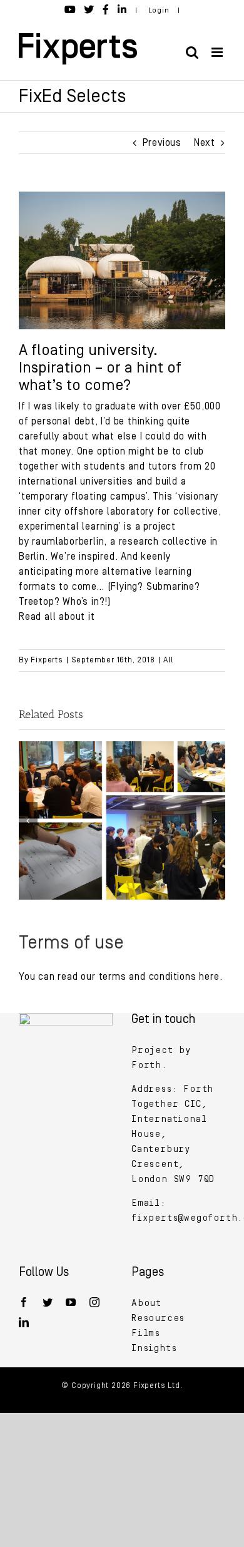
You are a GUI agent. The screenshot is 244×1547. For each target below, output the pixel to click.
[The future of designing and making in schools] (122, 747)
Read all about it (57, 616)
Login (159, 10)
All (168, 660)
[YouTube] (71, 1302)
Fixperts (47, 660)
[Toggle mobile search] (192, 52)
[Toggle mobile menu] (218, 52)
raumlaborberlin (68, 541)
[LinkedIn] (24, 1322)
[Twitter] (48, 1302)
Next (204, 142)
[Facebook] (24, 1302)
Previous (162, 142)
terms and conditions (149, 976)
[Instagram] (94, 1302)
